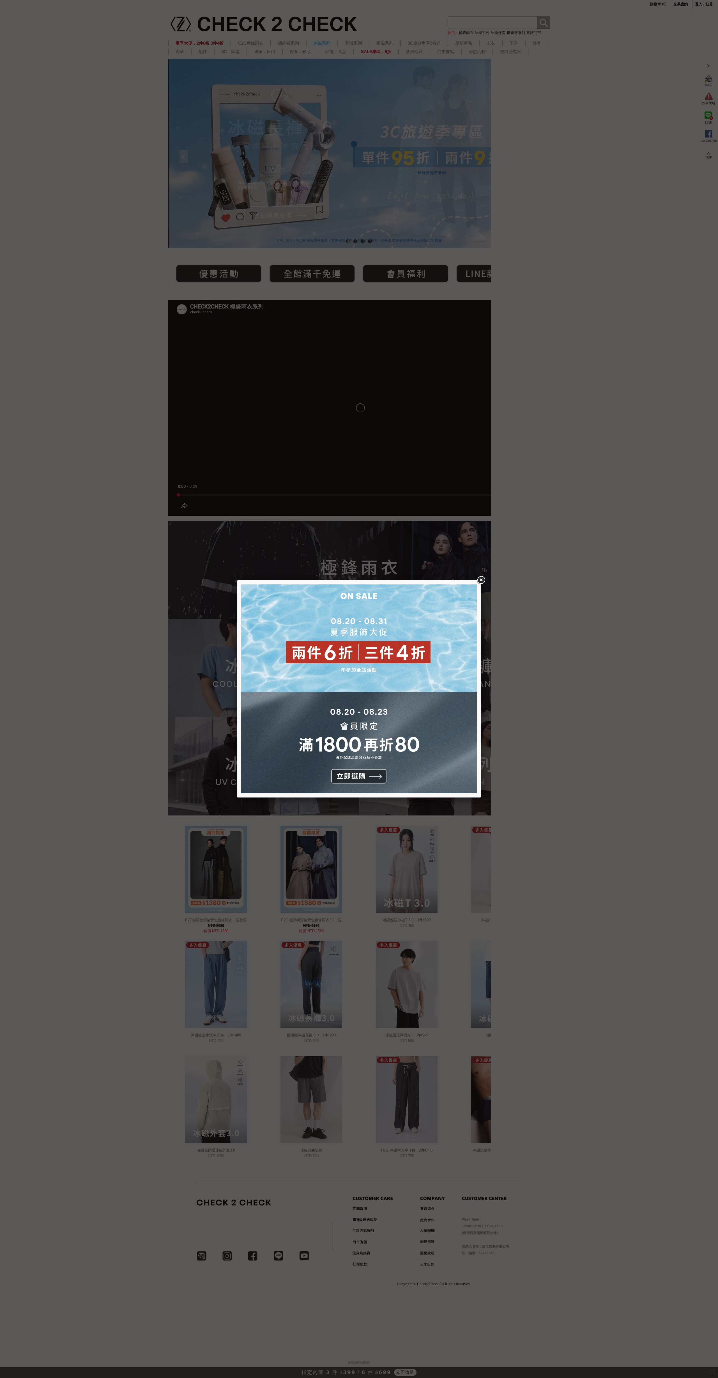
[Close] (481, 580)
